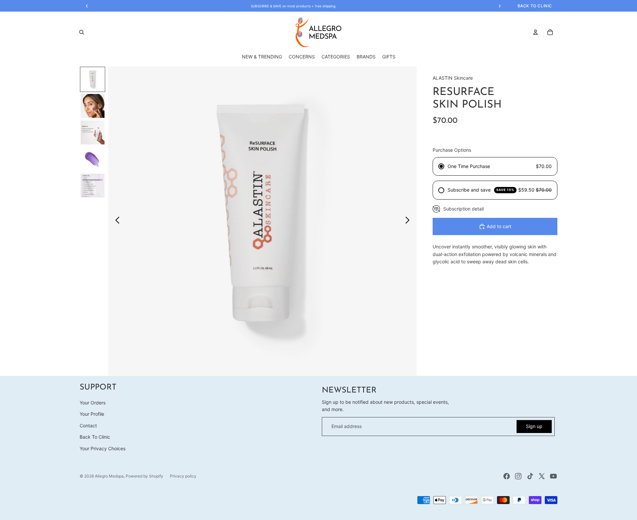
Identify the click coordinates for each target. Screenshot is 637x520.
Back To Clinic (95, 437)
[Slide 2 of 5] (93, 106)
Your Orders (93, 402)
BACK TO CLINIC (535, 5)
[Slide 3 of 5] (93, 132)
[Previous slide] (115, 221)
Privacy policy (183, 476)
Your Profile (92, 414)
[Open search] (81, 32)
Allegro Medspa (109, 476)
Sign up (534, 426)
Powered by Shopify (144, 476)
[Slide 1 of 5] (93, 79)
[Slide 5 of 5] (93, 186)
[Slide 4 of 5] (93, 159)
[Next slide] (409, 221)
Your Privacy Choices (102, 448)
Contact (88, 425)
